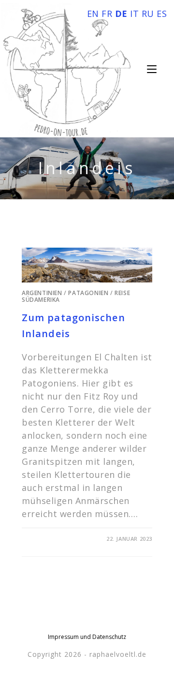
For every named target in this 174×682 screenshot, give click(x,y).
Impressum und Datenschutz (87, 637)
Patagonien (88, 293)
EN (93, 13)
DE (121, 13)
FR (107, 13)
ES (162, 13)
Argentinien (42, 293)
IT (134, 13)
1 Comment (47, 538)
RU (148, 13)
